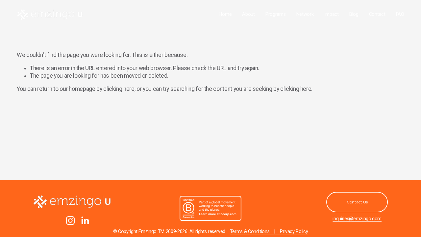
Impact (331, 14)
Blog (354, 14)
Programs (275, 14)
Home (225, 14)
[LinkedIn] (84, 220)
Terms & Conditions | (255, 231)
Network (305, 14)
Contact (377, 14)
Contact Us (357, 201)
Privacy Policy (294, 231)
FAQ (400, 14)
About (248, 14)
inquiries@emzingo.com (357, 219)
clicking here (118, 89)
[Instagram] (70, 220)
